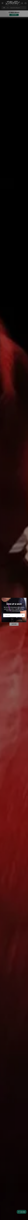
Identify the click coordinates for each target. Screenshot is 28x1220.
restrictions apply (16, 610)
